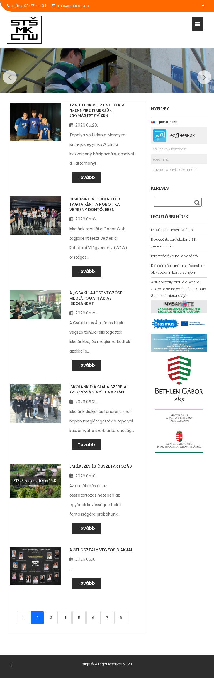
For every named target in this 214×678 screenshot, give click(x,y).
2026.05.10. (85, 476)
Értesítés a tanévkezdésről (172, 229)
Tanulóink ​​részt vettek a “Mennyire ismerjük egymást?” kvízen (97, 110)
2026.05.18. (86, 219)
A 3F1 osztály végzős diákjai (100, 550)
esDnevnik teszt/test (169, 149)
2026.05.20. (86, 125)
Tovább (86, 177)
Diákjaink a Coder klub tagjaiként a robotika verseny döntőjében (94, 204)
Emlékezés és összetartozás (100, 466)
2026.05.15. (85, 313)
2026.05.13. (85, 402)
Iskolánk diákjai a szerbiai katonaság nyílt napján (98, 389)
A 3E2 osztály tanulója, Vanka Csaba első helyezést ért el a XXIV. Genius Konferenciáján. (179, 289)
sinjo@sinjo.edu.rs (73, 5)
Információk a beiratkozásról (175, 256)
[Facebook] (202, 5)
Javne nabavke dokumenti (175, 169)
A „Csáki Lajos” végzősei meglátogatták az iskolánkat (96, 298)
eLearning (161, 159)
